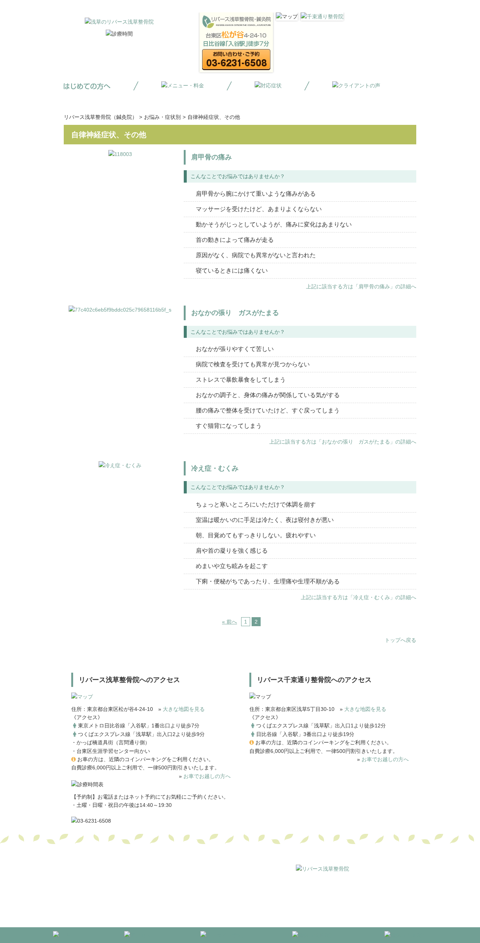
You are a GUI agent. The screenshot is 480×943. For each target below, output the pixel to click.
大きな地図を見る (184, 709)
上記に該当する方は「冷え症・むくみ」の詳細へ (358, 597)
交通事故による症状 (241, 893)
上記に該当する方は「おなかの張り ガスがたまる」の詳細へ (342, 442)
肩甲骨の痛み (211, 157)
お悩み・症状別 (162, 117)
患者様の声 (333, 901)
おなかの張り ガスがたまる (235, 312)
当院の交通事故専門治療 (298, 893)
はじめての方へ (256, 885)
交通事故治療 (361, 885)
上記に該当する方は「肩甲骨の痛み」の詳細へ (361, 286)
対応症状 (330, 885)
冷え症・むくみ (214, 468)
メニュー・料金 (297, 885)
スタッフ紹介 (233, 901)
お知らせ (264, 901)
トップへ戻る (400, 640)
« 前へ (229, 622)
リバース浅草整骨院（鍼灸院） (100, 117)
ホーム (225, 885)
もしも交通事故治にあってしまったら (376, 893)
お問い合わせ (366, 901)
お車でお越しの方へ (207, 776)
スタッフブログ (297, 901)
